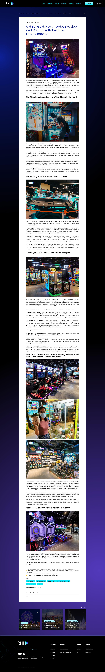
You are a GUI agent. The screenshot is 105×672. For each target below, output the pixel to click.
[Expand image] (52, 379)
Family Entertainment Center (34, 13)
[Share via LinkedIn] (33, 592)
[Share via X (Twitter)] (30, 592)
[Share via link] (37, 592)
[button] (50, 4)
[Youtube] (24, 654)
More (70, 13)
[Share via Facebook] (27, 592)
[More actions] (78, 22)
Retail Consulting (31, 584)
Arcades (40, 584)
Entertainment (30, 581)
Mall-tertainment (41, 581)
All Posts (21, 13)
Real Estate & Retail (60, 13)
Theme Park (49, 13)
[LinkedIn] (19, 654)
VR (68, 581)
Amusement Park (61, 581)
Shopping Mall (51, 581)
